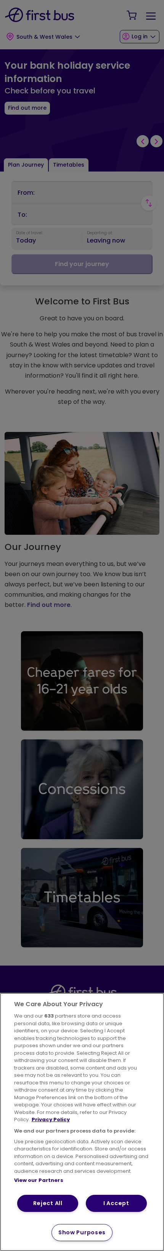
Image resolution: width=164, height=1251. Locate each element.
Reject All (48, 1203)
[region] (82, 1122)
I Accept (116, 1203)
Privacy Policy (51, 1119)
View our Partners (38, 1180)
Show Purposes (82, 1232)
